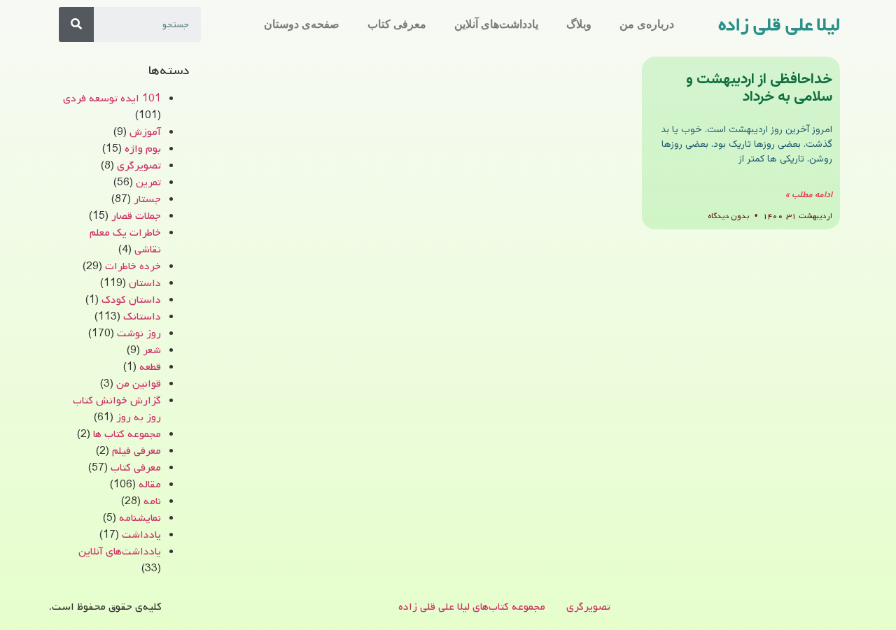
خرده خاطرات (133, 266)
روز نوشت (139, 333)
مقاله (150, 484)
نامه (152, 501)
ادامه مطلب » (808, 195)
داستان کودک (131, 300)
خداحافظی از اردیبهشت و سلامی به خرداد (759, 88)
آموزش (145, 132)
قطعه (150, 367)
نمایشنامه (140, 518)
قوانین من (138, 383)
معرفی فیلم (136, 451)
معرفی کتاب (397, 24)
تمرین (148, 182)
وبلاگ (579, 24)
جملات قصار (136, 216)
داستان (145, 283)
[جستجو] (76, 24)
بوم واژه (143, 149)
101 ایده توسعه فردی (112, 98)
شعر (152, 350)
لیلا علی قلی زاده (779, 25)
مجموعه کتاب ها (127, 434)
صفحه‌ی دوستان (302, 24)
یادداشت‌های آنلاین (496, 24)
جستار (147, 199)
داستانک (142, 316)
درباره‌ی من (647, 24)
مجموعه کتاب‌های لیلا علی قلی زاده (471, 607)
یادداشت (141, 535)
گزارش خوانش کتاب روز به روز (117, 409)
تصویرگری (139, 165)
